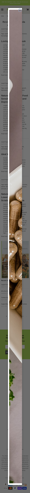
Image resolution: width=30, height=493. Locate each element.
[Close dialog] (20, 10)
